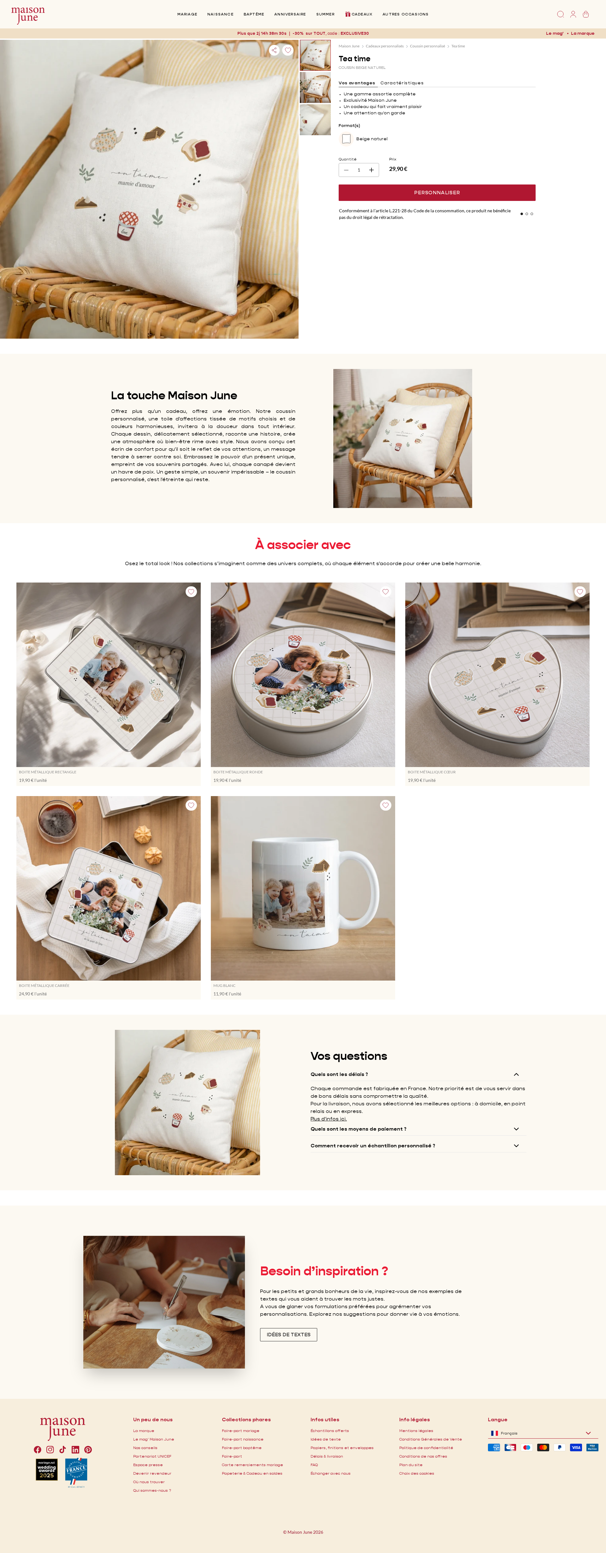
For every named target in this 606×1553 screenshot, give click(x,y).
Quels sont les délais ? (339, 1074)
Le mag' (554, 33)
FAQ (314, 1464)
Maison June (349, 46)
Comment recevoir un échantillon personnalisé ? (373, 1145)
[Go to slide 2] (527, 214)
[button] (354, 33)
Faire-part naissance (243, 1439)
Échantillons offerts (330, 1430)
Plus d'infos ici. (329, 1118)
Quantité (348, 159)
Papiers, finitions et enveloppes (342, 1447)
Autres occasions (406, 14)
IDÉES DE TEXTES (289, 1334)
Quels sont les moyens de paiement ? (359, 1129)
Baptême (254, 14)
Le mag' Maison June (153, 1439)
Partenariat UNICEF (152, 1456)
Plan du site (411, 1464)
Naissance (220, 14)
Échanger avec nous (331, 1473)
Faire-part (232, 1456)
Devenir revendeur (152, 1473)
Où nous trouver (149, 1481)
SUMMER (325, 14)
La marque (583, 33)
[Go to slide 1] (521, 214)
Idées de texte (326, 1439)
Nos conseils (145, 1447)
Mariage (187, 14)
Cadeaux (362, 14)
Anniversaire (290, 14)
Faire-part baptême (242, 1447)
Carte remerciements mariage (252, 1464)
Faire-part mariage (240, 1430)
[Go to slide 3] (532, 214)
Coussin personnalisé (427, 46)
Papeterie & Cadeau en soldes (252, 1473)
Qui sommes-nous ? (152, 1490)
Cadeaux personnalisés (385, 46)
